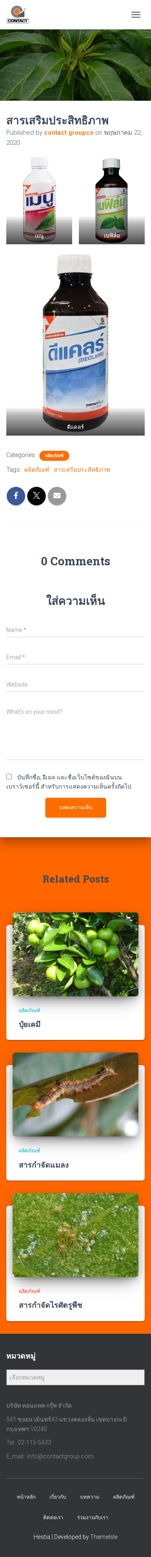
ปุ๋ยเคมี (30, 1024)
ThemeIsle (103, 1536)
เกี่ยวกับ (57, 1497)
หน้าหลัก (26, 1497)
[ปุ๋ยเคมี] (75, 953)
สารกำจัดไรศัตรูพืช (50, 1305)
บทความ (89, 1497)
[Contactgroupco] (21, 14)
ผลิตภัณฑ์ (54, 455)
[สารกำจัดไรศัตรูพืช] (75, 1234)
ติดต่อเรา (53, 1517)
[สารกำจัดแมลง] (75, 1094)
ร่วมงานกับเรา (92, 1517)
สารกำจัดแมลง (44, 1165)
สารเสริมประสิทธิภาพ (82, 469)
